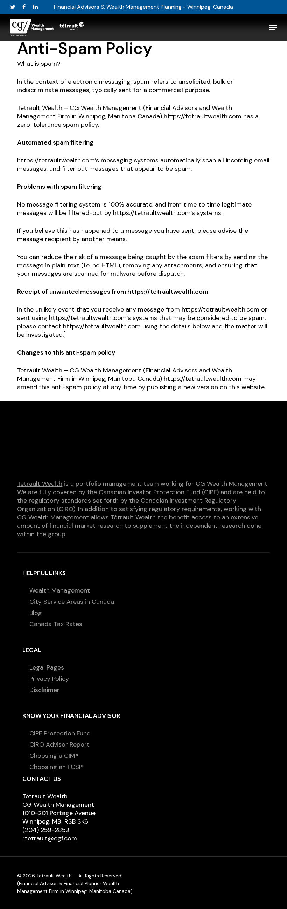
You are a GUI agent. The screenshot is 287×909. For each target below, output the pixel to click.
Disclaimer (44, 690)
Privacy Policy (49, 678)
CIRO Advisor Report (59, 744)
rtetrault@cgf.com (49, 838)
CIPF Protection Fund (60, 733)
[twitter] (12, 7)
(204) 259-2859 (45, 830)
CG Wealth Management (53, 517)
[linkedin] (35, 7)
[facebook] (24, 7)
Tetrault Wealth (39, 484)
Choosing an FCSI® (56, 767)
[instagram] (58, 7)
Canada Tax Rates (55, 624)
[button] (273, 27)
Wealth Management (59, 590)
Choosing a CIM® (53, 755)
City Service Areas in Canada (71, 601)
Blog (35, 613)
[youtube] (47, 7)
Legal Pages (46, 667)
